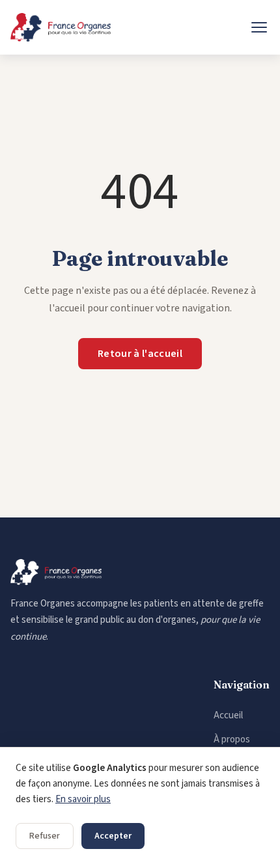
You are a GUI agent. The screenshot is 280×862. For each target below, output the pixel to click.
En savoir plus (83, 799)
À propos (232, 739)
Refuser (44, 835)
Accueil (228, 715)
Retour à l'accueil (140, 353)
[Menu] (259, 27)
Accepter (113, 835)
